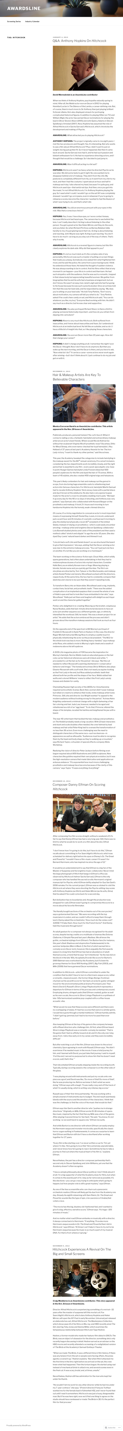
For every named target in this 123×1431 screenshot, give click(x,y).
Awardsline (24, 8)
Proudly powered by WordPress (18, 1425)
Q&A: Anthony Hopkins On (79, 41)
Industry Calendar (32, 21)
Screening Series (14, 21)
